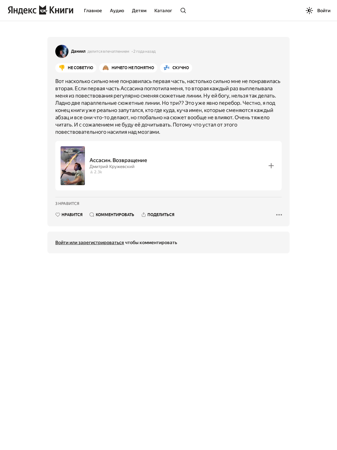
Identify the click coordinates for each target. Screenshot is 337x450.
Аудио (117, 10)
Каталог (163, 10)
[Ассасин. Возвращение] (168, 165)
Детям (139, 10)
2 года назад (144, 51)
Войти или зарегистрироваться (89, 242)
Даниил (78, 51)
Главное (93, 10)
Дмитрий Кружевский (112, 166)
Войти (323, 10)
